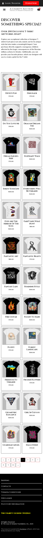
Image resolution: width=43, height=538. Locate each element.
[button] (4, 9)
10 (13, 465)
